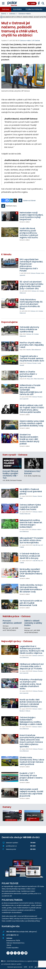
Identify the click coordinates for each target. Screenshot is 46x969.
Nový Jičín (30, 379)
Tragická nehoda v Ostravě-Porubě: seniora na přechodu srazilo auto (32, 358)
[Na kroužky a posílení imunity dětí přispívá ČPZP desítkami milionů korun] (9, 573)
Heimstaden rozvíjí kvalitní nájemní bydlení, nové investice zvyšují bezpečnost (31, 216)
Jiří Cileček (36, 40)
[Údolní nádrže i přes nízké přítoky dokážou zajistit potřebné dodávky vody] (9, 425)
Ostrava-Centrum (37, 655)
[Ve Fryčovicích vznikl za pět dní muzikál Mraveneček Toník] (9, 604)
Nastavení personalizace (14, 967)
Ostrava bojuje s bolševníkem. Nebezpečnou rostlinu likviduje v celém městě (31, 721)
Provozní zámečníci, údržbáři (12, 621)
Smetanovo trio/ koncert (32, 472)
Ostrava (5, 9)
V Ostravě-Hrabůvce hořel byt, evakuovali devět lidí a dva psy (30, 555)
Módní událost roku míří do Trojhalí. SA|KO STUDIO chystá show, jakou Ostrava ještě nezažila (32, 408)
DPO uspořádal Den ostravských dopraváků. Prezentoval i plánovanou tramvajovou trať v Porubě (31, 265)
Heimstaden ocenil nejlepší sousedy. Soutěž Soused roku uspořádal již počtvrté (31, 792)
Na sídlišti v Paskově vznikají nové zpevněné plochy (31, 491)
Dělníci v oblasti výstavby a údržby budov (33, 623)
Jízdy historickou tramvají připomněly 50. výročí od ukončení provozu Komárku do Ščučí (31, 304)
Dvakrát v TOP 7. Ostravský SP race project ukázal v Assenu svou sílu (31, 776)
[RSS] (22, 953)
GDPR (25, 967)
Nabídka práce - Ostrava (16, 616)
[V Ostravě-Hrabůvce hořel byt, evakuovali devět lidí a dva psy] (9, 557)
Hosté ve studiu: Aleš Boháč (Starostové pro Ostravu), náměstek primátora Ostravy (31, 703)
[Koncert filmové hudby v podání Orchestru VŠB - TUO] (12, 463)
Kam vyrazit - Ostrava (15, 454)
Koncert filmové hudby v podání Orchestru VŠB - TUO (10, 474)
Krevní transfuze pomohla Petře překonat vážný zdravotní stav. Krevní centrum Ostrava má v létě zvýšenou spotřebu (32, 741)
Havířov (28, 350)
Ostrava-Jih (35, 291)
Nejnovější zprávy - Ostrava (16, 641)
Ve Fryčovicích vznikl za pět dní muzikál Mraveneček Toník (31, 603)
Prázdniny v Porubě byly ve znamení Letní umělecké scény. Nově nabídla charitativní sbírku (31, 684)
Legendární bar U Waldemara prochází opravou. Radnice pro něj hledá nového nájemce (32, 649)
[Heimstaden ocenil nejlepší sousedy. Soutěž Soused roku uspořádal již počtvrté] (9, 793)
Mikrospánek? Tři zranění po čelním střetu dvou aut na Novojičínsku (31, 540)
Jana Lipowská (24, 399)
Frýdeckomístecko (34, 9)
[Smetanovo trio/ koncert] (33, 463)
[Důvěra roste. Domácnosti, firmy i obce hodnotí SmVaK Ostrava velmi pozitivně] (9, 761)
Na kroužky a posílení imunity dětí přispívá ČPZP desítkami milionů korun (31, 572)
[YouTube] (25, 953)
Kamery (7, 807)
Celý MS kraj (36, 545)
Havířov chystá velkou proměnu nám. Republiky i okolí (32, 345)
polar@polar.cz (12, 935)
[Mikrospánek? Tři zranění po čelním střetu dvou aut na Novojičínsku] (9, 542)
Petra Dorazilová (39, 379)
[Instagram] (11, 953)
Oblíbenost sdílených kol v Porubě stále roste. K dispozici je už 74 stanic (32, 666)
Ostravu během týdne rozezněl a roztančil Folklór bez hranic (30, 507)
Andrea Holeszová (25, 514)
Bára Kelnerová (36, 350)
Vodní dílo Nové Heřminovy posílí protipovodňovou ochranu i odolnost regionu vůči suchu (29, 233)
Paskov (35, 496)
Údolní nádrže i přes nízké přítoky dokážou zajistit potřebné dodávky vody (32, 423)
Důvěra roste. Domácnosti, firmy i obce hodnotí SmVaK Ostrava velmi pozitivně (32, 761)
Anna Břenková (24, 531)
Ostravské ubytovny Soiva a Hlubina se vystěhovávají (29, 329)
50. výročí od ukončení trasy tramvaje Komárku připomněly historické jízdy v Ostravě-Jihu (31, 285)
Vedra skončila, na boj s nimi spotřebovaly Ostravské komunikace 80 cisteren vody (31, 588)
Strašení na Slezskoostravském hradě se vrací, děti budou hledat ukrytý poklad (29, 439)
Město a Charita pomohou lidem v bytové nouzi (28, 374)
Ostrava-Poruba (35, 273)
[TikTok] (18, 953)
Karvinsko (17, 9)
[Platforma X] (15, 953)
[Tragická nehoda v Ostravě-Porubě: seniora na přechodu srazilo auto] (9, 360)
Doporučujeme (9, 322)
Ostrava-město (24, 14)
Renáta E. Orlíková (25, 711)
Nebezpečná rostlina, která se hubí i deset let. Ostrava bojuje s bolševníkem (31, 523)
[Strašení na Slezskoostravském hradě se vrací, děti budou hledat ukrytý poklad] (9, 438)
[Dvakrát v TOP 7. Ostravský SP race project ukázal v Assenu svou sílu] (9, 777)
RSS (32, 967)
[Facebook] (8, 953)
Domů (3, 14)
